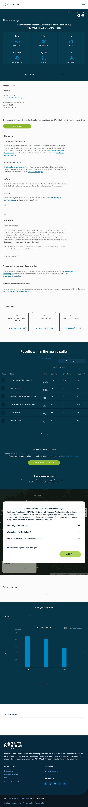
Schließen (70, 554)
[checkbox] (44, 547)
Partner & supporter (51, 771)
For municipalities (11, 774)
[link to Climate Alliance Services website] (13, 746)
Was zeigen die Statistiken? (19, 532)
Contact (7, 803)
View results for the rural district (44, 462)
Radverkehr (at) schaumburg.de (18, 291)
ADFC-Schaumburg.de (35, 172)
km (44, 374)
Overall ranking (45, 358)
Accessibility (40, 803)
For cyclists (8, 771)
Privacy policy (28, 803)
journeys (54, 374)
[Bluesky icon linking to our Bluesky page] (64, 783)
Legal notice (16, 803)
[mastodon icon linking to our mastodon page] (55, 783)
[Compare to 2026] (66, 628)
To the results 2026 (17, 126)
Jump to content (30, 74)
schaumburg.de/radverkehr (12, 276)
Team (12, 374)
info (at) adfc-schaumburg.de (14, 167)
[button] (5, 653)
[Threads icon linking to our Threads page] (60, 783)
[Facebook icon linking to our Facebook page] (45, 783)
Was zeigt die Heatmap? (17, 525)
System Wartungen (11, 781)
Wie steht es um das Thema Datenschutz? (25, 538)
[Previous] (41, 595)
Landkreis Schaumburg (70, 456)
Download (18, 328)
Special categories (71, 361)
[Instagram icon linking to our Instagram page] (50, 783)
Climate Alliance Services (19, 799)
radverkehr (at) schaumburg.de (13, 98)
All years (7, 616)
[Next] (46, 595)
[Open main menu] (83, 4)
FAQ (5, 778)
